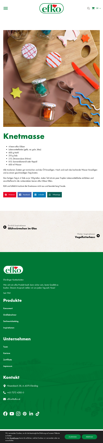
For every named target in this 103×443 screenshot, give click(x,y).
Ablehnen (89, 437)
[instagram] (18, 414)
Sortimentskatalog (10, 321)
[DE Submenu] (99, 8)
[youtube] (12, 414)
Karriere (6, 353)
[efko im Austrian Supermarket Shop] (93, 8)
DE (97, 8)
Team (5, 347)
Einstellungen (14, 438)
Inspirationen (8, 328)
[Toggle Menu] (5, 8)
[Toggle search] (88, 8)
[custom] (5, 414)
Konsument (8, 308)
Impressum (7, 366)
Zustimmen (73, 437)
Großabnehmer (9, 315)
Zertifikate (7, 360)
